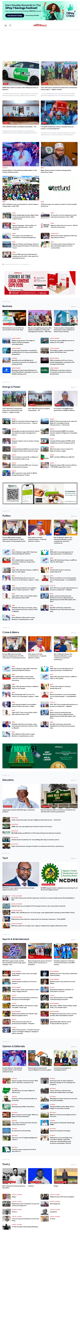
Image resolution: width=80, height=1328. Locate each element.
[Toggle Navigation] (5, 25)
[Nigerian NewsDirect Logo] (40, 25)
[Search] (10, 25)
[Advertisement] (40, 44)
